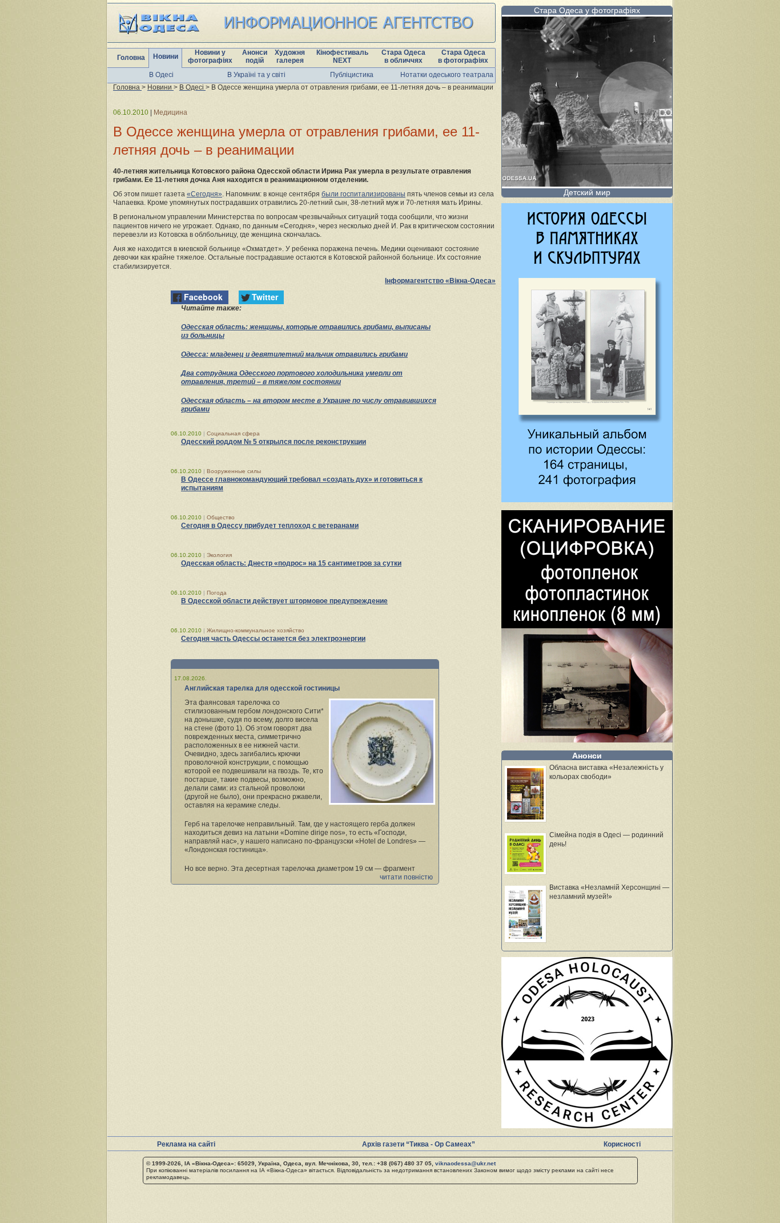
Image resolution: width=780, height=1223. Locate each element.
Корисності (622, 1144)
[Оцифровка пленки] (587, 739)
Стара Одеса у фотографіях (587, 10)
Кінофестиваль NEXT (342, 56)
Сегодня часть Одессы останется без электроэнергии (273, 639)
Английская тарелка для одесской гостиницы (262, 688)
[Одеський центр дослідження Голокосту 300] (587, 1125)
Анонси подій (254, 56)
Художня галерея (290, 56)
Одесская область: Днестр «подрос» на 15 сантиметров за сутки (291, 563)
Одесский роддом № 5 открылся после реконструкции (273, 442)
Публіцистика (351, 75)
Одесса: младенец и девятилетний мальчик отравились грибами (294, 354)
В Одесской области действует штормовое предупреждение (284, 601)
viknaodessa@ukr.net (465, 1163)
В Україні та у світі (256, 75)
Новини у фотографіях (210, 56)
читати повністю (406, 877)
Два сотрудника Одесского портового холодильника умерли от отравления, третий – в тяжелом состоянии (292, 377)
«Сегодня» (204, 194)
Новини (165, 56)
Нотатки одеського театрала (446, 75)
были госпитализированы (363, 194)
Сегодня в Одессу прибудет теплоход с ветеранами (270, 526)
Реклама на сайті (186, 1144)
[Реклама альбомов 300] (587, 499)
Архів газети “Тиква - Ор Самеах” (418, 1144)
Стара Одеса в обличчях (403, 56)
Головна (131, 58)
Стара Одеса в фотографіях (463, 56)
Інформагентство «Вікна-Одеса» (440, 281)
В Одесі (161, 75)
